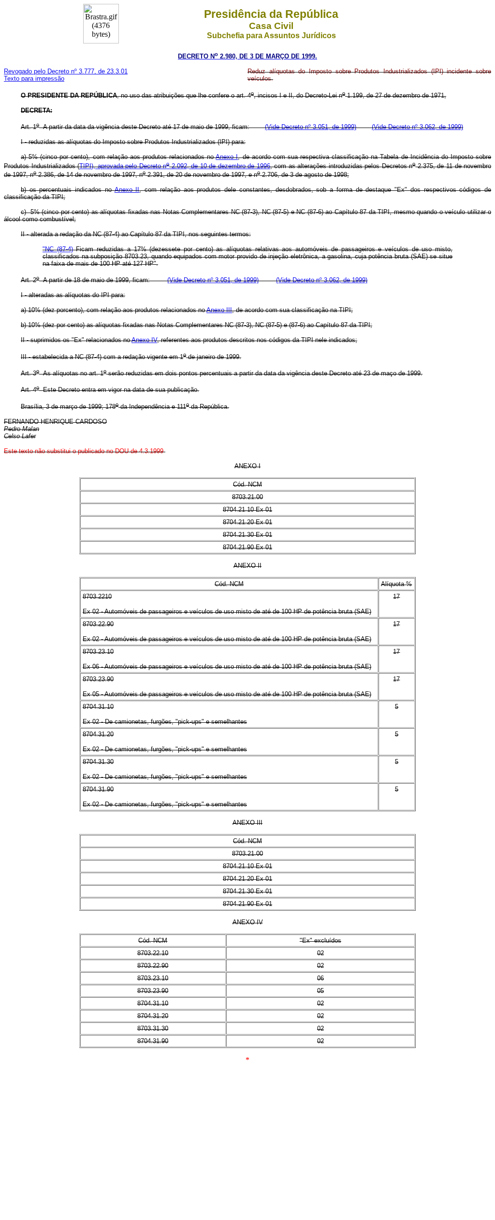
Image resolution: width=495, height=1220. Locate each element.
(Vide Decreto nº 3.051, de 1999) (310, 126)
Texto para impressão (34, 78)
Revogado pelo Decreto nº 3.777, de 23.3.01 (66, 71)
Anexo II (127, 189)
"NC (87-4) (58, 249)
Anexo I (227, 156)
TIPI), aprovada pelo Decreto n (122, 166)
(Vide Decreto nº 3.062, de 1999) (417, 126)
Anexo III (219, 310)
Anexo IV (144, 340)
